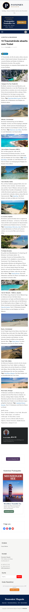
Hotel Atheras (15, 341)
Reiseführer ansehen (14, 589)
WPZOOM (24, 608)
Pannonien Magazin (14, 599)
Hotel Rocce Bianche (9, 373)
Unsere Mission (4, 546)
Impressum (4, 602)
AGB (19, 602)
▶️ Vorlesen (4, 53)
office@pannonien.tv (5, 568)
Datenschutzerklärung (12, 602)
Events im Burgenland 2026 (13, 459)
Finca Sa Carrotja (5, 307)
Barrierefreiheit (24, 602)
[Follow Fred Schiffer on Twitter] (14, 437)
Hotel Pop (15, 196)
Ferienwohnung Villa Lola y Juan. (12, 227)
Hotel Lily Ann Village (15, 129)
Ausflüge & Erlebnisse (9, 37)
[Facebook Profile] (12, 437)
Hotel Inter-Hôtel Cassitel (14, 98)
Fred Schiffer (7, 47)
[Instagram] (15, 437)
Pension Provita (15, 273)
